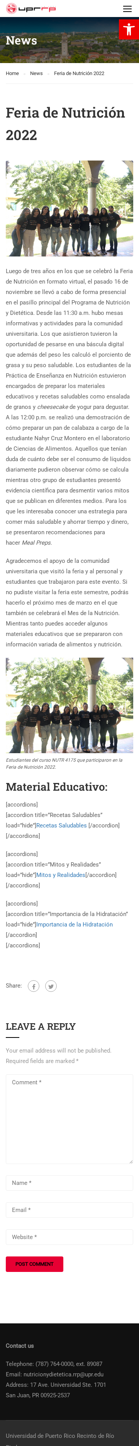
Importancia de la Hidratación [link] (74, 924)
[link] (129, 29)
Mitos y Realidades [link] (60, 875)
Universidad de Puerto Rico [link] (40, 1435)
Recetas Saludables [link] (62, 825)
